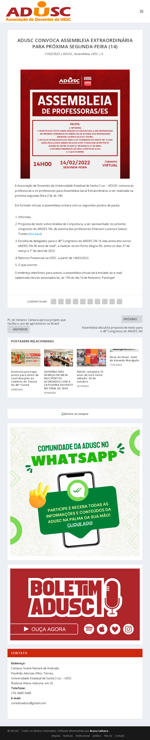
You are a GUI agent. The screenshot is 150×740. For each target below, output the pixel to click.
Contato (120, 735)
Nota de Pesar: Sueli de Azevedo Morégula (124, 358)
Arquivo (55, 735)
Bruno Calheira (99, 731)
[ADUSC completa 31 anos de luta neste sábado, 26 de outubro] (91, 357)
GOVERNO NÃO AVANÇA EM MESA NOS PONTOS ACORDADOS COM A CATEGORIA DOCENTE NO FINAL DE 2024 (58, 380)
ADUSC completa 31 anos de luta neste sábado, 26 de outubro (90, 376)
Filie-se (108, 735)
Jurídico (97, 735)
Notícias (68, 735)
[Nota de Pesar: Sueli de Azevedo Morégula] (124, 350)
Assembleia (82, 54)
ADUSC (68, 54)
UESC (94, 54)
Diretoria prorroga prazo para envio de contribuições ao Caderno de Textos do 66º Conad (25, 378)
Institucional (83, 735)
